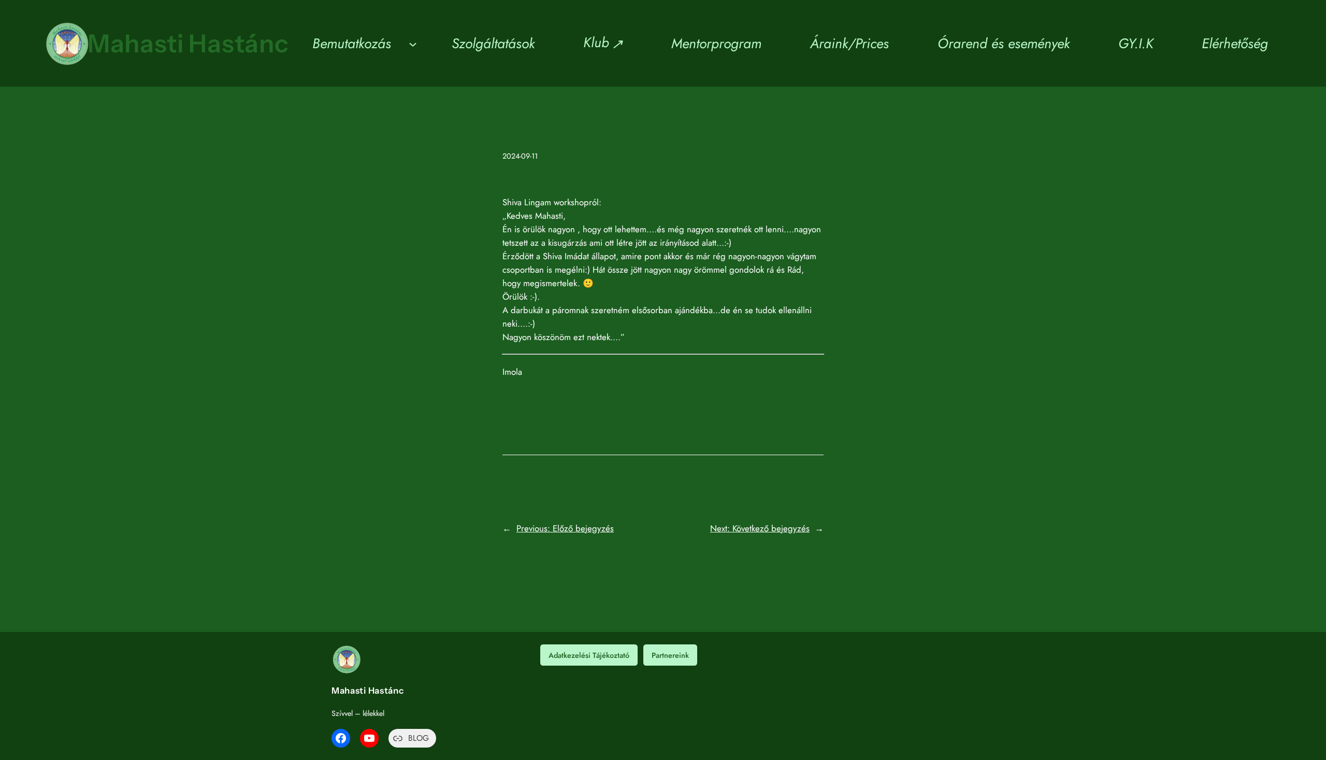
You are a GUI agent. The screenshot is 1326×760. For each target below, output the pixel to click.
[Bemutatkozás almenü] (413, 43)
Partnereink (670, 655)
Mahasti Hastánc (188, 43)
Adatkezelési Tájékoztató (589, 655)
